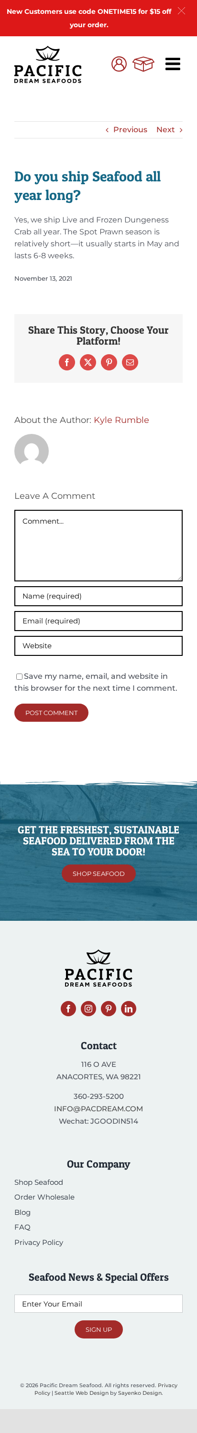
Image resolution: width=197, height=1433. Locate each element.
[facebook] (68, 1008)
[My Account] (119, 65)
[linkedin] (128, 1008)
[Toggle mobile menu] (174, 64)
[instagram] (88, 1008)
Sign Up (99, 1329)
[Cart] (143, 65)
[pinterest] (108, 1008)
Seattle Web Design (82, 1393)
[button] (181, 11)
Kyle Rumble (121, 420)
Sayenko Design (140, 1393)
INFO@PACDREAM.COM (98, 1108)
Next (165, 129)
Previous (130, 129)
